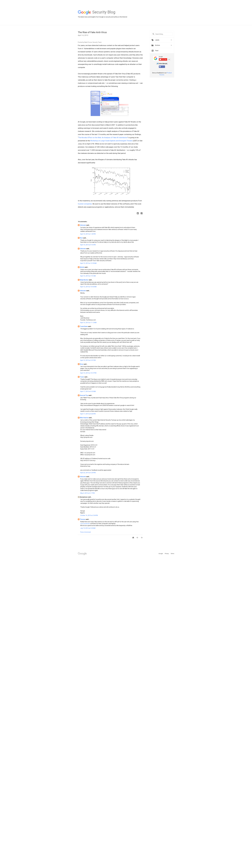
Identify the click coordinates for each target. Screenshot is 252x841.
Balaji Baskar (84, 280)
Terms (172, 553)
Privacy (167, 553)
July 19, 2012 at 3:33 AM (87, 528)
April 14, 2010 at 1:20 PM (88, 234)
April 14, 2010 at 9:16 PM (88, 245)
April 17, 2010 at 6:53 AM (88, 391)
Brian (82, 364)
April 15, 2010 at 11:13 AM (88, 322)
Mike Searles (84, 417)
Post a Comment (85, 532)
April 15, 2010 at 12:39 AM (88, 263)
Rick (81, 238)
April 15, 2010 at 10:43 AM (88, 287)
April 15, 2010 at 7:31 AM (88, 276)
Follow (163, 67)
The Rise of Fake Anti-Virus (92, 32)
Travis (82, 377)
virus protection (85, 523)
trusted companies (85, 204)
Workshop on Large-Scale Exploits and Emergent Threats (111, 141)
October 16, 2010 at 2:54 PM (89, 515)
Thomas (83, 519)
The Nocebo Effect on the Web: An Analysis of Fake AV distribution (102, 137)
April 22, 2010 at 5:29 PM (88, 472)
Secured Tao (84, 395)
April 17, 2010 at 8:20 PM (88, 414)
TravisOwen (84, 326)
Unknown (83, 225)
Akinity (82, 267)
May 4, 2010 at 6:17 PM (87, 493)
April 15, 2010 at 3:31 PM (88, 360)
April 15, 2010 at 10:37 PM (88, 373)
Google (161, 553)
